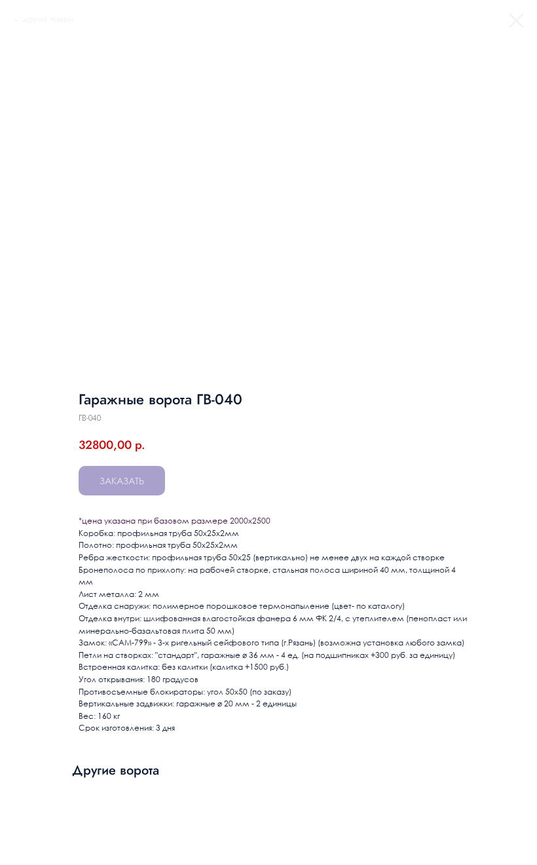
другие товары (48, 19)
